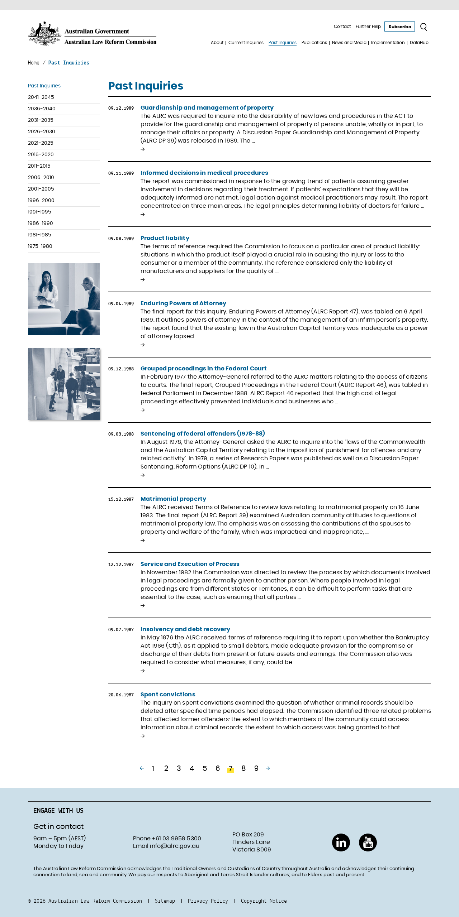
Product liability (165, 238)
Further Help (368, 26)
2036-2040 (42, 108)
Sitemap (165, 900)
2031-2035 (40, 120)
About (217, 42)
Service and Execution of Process (190, 564)
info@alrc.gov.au (174, 846)
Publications (314, 42)
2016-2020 (41, 154)
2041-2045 (41, 97)
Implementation (387, 42)
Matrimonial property (173, 499)
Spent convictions (168, 694)
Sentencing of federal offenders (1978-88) (203, 434)
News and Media (349, 42)
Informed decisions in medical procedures (204, 173)
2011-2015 (39, 166)
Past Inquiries (282, 42)
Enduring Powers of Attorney (183, 303)
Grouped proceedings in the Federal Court (204, 368)
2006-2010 (41, 177)
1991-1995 (39, 212)
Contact (342, 26)
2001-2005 (41, 189)
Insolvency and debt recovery (185, 629)
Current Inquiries (246, 42)
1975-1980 (40, 246)
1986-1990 (40, 223)
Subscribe (400, 27)
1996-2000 (41, 200)
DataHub (419, 42)
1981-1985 (39, 234)
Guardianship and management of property (207, 108)
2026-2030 (41, 131)
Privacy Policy (208, 900)
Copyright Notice (264, 900)
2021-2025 (40, 143)
